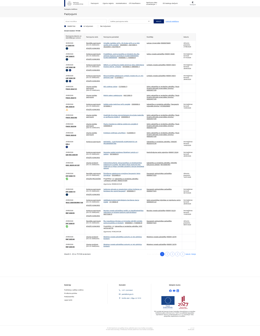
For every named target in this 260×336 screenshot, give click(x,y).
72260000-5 (131, 133)
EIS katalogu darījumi (170, 3)
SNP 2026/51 (70, 56)
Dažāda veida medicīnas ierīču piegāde (116, 104)
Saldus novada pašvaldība (155, 54)
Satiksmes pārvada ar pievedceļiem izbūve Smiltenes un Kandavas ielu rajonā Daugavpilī (122, 190)
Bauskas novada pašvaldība (156, 210)
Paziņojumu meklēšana (70, 9)
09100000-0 (114, 154)
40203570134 (151, 143)
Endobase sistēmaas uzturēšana (114, 133)
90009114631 (170, 65)
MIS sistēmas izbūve (110, 87)
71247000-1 (119, 77)
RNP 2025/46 (70, 239)
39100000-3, (127, 67)
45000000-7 (131, 191)
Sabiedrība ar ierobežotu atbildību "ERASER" (162, 142)
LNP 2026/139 (70, 78)
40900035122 (151, 202)
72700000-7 (123, 87)
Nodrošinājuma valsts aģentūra (157, 152)
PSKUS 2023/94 (71, 126)
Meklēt (158, 21)
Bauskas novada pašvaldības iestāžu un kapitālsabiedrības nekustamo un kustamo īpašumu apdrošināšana (123, 211)
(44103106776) (108, 228)
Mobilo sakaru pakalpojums (112, 95)
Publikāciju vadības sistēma (73, 290)
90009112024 (173, 152)
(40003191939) (122, 181)
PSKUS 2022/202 (71, 118)
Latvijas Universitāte (153, 43)
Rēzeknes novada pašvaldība (156, 237)
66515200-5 (108, 214)
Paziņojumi (95, 3)
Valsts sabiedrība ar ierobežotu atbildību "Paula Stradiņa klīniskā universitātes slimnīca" (163, 87)
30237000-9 (116, 47)
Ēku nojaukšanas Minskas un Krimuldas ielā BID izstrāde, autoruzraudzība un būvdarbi (122, 222)
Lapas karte (68, 300)
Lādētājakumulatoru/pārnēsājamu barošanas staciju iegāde (121, 201)
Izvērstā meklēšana (172, 21)
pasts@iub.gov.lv (127, 294)
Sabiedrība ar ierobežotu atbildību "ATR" (128, 226)
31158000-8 (114, 202)
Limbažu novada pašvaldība (156, 65)
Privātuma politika (70, 293)
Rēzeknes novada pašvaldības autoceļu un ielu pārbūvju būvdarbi (122, 238)
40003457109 (151, 90)
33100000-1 (107, 106)
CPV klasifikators (134, 3)
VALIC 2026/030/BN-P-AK (74, 202)
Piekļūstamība (69, 296)
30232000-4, (107, 47)
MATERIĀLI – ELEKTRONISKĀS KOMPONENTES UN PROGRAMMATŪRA (120, 142)
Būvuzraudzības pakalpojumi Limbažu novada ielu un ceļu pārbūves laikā (123, 76)
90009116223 (170, 210)
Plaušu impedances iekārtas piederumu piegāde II (120, 124)
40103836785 (165, 165)
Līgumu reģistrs (108, 3)
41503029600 (165, 106)
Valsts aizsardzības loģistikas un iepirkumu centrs (164, 200)
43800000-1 (135, 67)
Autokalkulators (121, 3)
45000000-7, (123, 58)
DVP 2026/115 (70, 176)
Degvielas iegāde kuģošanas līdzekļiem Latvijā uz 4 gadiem (120, 153)
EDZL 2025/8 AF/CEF (73, 165)
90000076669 (165, 43)
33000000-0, (136, 104)
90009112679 (171, 237)
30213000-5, (133, 45)
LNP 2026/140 (70, 67)
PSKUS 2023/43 (71, 135)
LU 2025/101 (70, 45)
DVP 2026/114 (70, 192)
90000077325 (151, 175)
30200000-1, (124, 45)
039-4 (67, 144)
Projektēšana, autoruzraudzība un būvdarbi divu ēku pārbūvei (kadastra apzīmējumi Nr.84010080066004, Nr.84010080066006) (121, 56)
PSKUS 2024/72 (71, 98)
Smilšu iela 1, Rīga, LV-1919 (131, 298)
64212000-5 (128, 95)
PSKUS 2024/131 (71, 89)
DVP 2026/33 (70, 223)
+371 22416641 (127, 290)
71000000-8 (131, 58)
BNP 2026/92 (70, 213)
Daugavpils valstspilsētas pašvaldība (159, 173)
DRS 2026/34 (70, 107)
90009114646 (169, 54)
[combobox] (130, 21)
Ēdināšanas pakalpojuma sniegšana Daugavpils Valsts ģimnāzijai (121, 174)
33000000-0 (125, 117)
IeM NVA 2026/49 (72, 155)
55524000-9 (116, 175)
